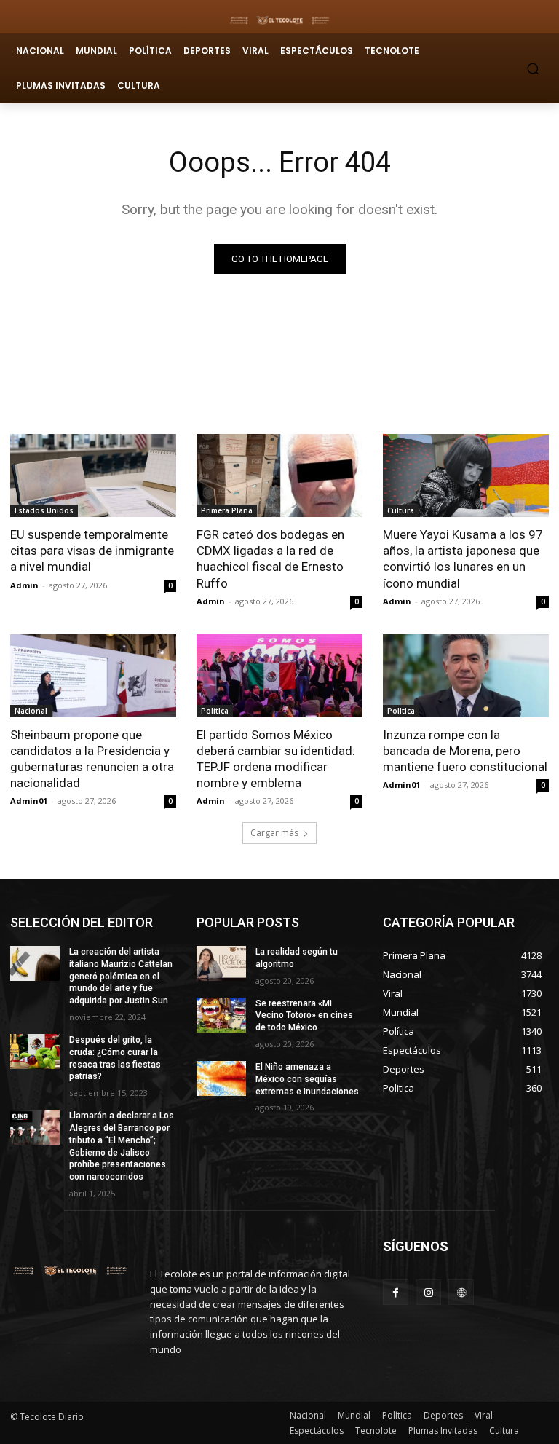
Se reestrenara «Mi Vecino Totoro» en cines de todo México (304, 1015)
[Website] (461, 1292)
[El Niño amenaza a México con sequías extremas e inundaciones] (221, 1078)
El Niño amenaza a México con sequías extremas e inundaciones (307, 1079)
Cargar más (274, 832)
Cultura (400, 510)
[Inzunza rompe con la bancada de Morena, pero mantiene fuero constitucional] (466, 675)
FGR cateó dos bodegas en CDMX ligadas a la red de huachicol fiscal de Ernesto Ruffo (270, 558)
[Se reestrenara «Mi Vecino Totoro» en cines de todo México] (221, 1015)
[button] (533, 68)
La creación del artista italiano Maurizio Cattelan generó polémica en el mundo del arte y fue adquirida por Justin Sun (121, 976)
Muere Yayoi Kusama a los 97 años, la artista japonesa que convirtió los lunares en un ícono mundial (463, 558)
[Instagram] (428, 1292)
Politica (401, 711)
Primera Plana (227, 510)
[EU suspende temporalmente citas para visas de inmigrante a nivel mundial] (93, 475)
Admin (24, 585)
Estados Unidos (44, 510)
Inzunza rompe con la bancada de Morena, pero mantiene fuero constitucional (465, 750)
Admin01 (28, 800)
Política (215, 711)
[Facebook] (395, 1292)
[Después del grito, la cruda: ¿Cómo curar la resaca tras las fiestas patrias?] (35, 1051)
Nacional (31, 711)
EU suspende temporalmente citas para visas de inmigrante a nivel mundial (92, 550)
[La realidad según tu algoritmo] (221, 963)
